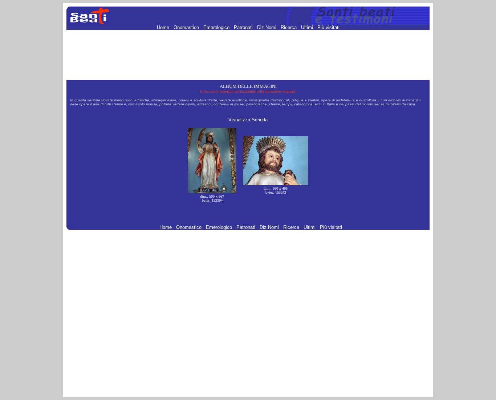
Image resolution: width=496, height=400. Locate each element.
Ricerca (289, 27)
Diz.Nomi (267, 27)
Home (164, 27)
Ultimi (307, 27)
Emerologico (217, 27)
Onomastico (187, 27)
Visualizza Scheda (248, 119)
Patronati (244, 27)
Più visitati (328, 27)
